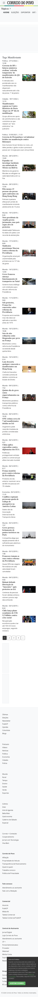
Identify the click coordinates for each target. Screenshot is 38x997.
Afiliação (5, 857)
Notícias (5, 751)
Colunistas (6, 730)
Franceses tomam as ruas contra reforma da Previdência (10, 558)
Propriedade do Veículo (11, 861)
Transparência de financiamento (14, 864)
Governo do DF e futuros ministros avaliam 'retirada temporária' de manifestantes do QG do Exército (11, 71)
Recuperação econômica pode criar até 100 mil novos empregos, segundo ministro (10, 626)
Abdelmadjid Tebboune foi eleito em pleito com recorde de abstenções (11, 232)
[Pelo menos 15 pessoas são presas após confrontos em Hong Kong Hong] (29, 196)
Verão (4, 790)
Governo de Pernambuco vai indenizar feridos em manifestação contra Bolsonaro (18, 139)
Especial (5, 823)
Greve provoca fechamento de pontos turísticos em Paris (10, 531)
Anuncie (5, 905)
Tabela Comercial (8, 915)
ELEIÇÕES (15, 12)
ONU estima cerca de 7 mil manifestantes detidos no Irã (11, 421)
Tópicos (5, 8)
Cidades (5, 760)
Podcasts (5, 744)
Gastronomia (7, 816)
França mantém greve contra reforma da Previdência (11, 473)
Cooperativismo (8, 837)
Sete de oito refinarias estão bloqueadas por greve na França (11, 337)
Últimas (5, 714)
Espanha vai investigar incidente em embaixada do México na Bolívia (10, 164)
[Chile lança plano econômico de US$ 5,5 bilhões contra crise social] (29, 619)
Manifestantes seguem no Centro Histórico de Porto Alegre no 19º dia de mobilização (10, 108)
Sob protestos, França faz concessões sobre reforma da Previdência (9, 307)
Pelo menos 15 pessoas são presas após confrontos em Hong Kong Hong (10, 192)
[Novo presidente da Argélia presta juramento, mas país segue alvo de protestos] (29, 224)
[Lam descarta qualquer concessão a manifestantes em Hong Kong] (29, 369)
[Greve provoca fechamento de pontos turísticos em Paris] (29, 535)
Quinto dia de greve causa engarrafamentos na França (10, 394)
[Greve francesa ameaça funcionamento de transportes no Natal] (29, 281)
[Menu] (4, 3)
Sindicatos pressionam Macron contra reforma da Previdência (10, 249)
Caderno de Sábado (9, 820)
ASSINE (6, 12)
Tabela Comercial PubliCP (11, 918)
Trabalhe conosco (8, 870)
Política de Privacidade (10, 873)
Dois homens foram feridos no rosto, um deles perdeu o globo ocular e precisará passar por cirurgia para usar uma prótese (18, 147)
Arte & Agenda (7, 810)
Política (5, 754)
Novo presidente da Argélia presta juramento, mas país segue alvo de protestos (10, 222)
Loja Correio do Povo (10, 935)
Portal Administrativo (10, 945)
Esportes (5, 793)
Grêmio (5, 804)
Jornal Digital (7, 932)
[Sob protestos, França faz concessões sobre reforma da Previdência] (29, 311)
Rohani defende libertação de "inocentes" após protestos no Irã (9, 586)
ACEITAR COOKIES (17, 983)
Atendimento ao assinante (12, 888)
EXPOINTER (25, 12)
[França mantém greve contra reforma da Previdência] (29, 477)
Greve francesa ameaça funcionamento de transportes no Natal (11, 278)
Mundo (5, 774)
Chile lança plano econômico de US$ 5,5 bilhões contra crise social (10, 614)
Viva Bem (5, 843)
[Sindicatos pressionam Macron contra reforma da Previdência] (29, 253)
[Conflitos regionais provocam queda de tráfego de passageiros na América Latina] (29, 505)
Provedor (5, 948)
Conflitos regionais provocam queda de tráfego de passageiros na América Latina (10, 501)
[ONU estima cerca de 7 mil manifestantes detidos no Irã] (29, 424)
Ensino (4, 783)
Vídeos (4, 747)
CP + (4, 942)
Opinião (5, 727)
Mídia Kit (5, 911)
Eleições (5, 718)
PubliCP (5, 724)
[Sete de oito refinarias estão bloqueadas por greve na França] (29, 340)
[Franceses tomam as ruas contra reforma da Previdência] (29, 562)
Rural (4, 777)
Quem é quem (7, 867)
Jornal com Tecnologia (10, 840)
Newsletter (6, 721)
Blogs (4, 733)
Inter (4, 807)
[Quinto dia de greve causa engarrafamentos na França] (29, 397)
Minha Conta (7, 954)
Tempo (4, 780)
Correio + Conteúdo (9, 834)
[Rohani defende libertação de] (29, 589)
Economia (6, 757)
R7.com (5, 984)
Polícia (4, 763)
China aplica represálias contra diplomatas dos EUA (10, 447)
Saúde (4, 787)
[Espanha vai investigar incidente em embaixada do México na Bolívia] (29, 168)
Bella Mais (6, 813)
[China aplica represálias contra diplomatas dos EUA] (29, 451)
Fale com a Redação (9, 891)
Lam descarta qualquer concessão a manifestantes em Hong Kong (11, 365)
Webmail (5, 951)
